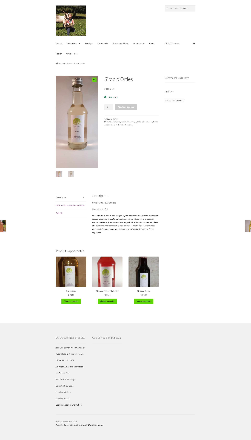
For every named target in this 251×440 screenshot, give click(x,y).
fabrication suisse (144, 122)
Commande (103, 43)
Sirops (69, 63)
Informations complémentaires (70, 205)
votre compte (72, 53)
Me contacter (139, 43)
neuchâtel (118, 125)
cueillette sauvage (128, 122)
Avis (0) (59, 213)
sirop (130, 125)
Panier (59, 53)
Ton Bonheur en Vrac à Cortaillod (70, 347)
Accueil (59, 43)
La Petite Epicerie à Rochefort (69, 366)
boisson (117, 122)
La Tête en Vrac (62, 373)
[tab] (71, 198)
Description (61, 197)
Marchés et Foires (120, 43)
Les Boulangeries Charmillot (69, 404)
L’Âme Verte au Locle (65, 360)
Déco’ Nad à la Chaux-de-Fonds (69, 354)
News (151, 43)
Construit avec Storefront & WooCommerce (83, 425)
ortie (125, 125)
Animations (71, 43)
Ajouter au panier (126, 107)
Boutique (89, 43)
